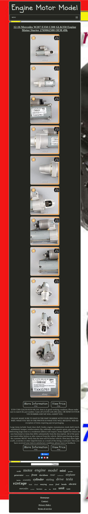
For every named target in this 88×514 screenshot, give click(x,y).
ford (57, 484)
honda (64, 484)
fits (50, 489)
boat (30, 484)
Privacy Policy (45, 505)
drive (60, 479)
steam (51, 484)
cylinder (38, 479)
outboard (60, 475)
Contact (44, 501)
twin (54, 489)
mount (27, 475)
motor (27, 470)
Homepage (44, 497)
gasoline (70, 471)
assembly (27, 480)
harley (19, 480)
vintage (20, 484)
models (32, 489)
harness (39, 489)
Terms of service (45, 509)
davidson (43, 475)
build (68, 489)
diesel (36, 484)
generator (18, 475)
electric (73, 484)
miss (46, 489)
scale (19, 471)
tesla (69, 479)
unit (61, 488)
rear (52, 474)
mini (63, 470)
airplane (70, 474)
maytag (43, 484)
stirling (50, 479)
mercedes (23, 488)
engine (40, 470)
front (34, 474)
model (52, 470)
